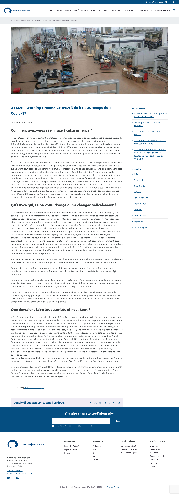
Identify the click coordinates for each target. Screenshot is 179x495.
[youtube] (166, 2)
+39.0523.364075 (15, 471)
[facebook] (170, 2)
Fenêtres (138, 209)
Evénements (140, 203)
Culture (137, 192)
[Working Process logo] (17, 8)
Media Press (21, 20)
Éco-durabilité (141, 198)
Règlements (140, 221)
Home (13, 20)
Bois (136, 174)
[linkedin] (174, 2)
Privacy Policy (88, 426)
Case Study (139, 186)
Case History (140, 180)
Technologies (39, 388)
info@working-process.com (19, 473)
